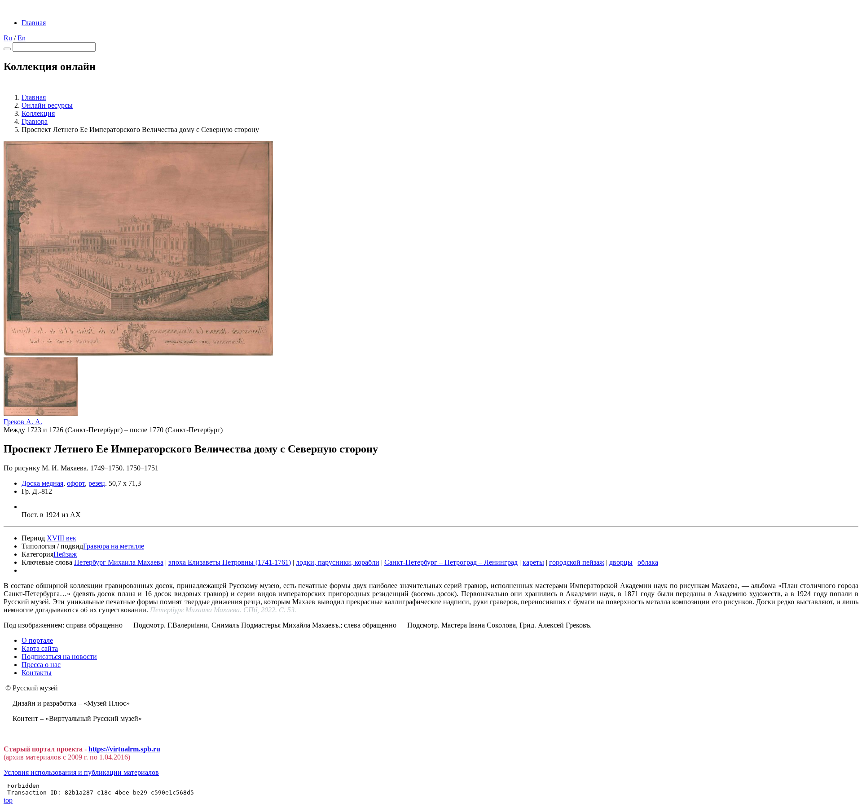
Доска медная (42, 483)
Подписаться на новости (59, 656)
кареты (533, 562)
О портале (37, 640)
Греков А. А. (23, 422)
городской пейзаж (576, 562)
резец (96, 483)
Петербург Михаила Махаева (118, 562)
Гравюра (35, 121)
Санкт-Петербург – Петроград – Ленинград (451, 562)
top (8, 800)
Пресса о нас (41, 664)
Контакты (37, 672)
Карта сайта (40, 648)
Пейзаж (65, 554)
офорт (76, 483)
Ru (8, 38)
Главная (34, 22)
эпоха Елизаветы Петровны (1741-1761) (229, 562)
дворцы (621, 562)
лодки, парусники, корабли (337, 562)
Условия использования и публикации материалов (81, 772)
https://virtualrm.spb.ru (124, 749)
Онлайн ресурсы (47, 105)
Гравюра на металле (113, 546)
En (22, 38)
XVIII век (61, 538)
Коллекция (38, 113)
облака (648, 562)
